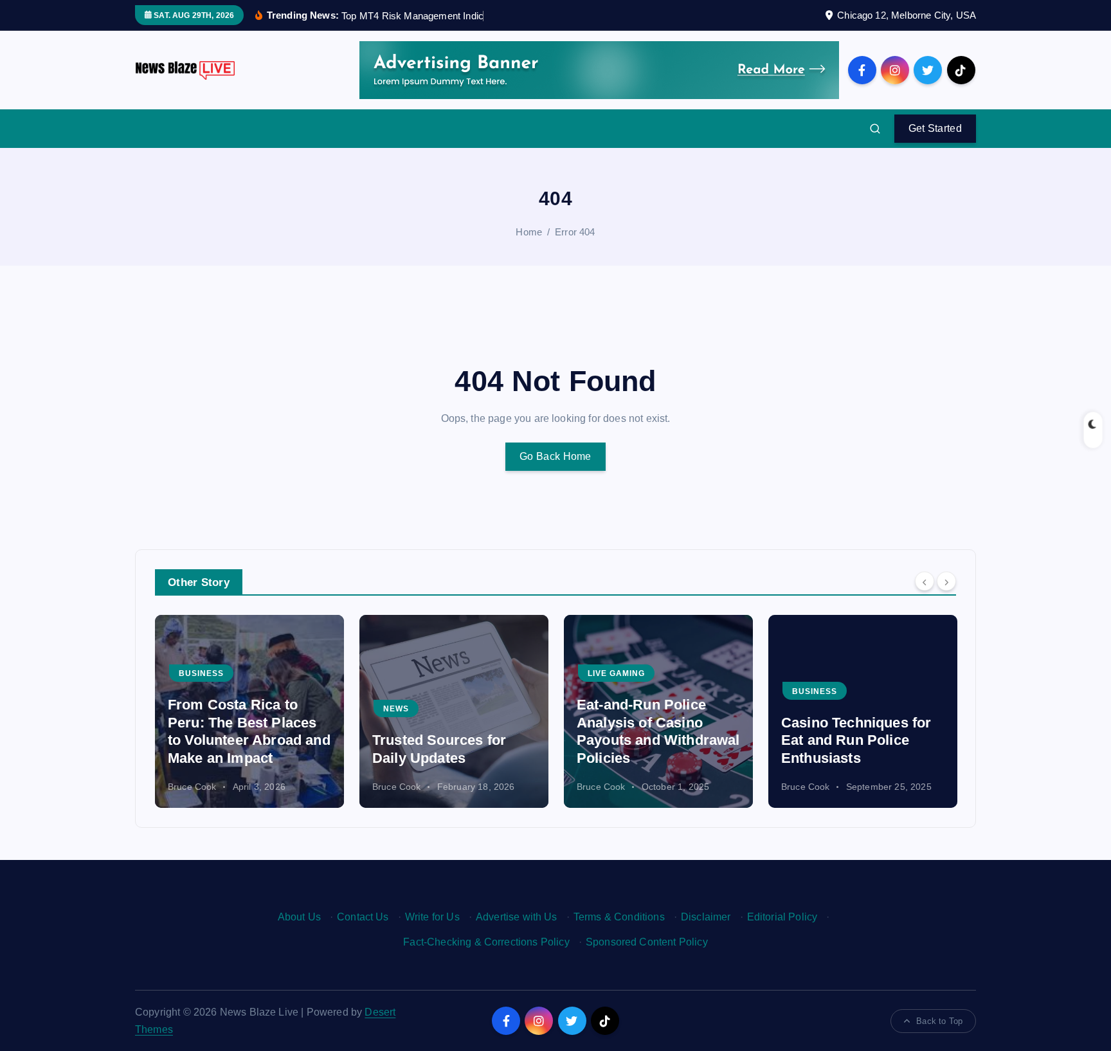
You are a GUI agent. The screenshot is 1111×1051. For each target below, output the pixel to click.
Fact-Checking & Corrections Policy (486, 942)
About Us (299, 916)
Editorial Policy (782, 916)
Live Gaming (616, 673)
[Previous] (924, 581)
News (396, 708)
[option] (249, 711)
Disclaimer (706, 916)
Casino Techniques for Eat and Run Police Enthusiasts (856, 740)
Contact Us (363, 916)
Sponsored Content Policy (647, 942)
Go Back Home (555, 456)
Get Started (935, 128)
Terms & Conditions (619, 916)
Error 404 (575, 231)
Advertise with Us (516, 916)
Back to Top (939, 1021)
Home (529, 231)
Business (201, 673)
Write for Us (432, 916)
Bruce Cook (192, 786)
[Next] (946, 581)
